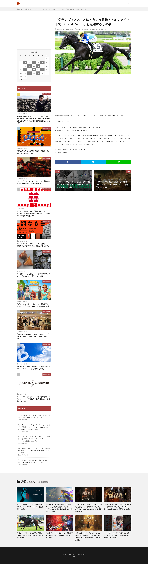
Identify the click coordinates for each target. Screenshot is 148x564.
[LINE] (118, 162)
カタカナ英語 (90, 29)
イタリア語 (84, 29)
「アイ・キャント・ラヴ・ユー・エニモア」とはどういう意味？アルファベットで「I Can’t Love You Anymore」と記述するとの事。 (34, 439)
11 (29, 66)
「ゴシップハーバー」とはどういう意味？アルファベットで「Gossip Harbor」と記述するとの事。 (34, 305)
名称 (99, 29)
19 (34, 69)
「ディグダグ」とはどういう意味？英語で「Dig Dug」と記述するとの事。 (33, 152)
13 (38, 66)
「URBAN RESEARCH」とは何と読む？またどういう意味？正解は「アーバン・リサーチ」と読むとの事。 (34, 336)
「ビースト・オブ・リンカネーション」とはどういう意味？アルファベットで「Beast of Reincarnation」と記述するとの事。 (88, 536)
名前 (96, 29)
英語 (105, 29)
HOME (20, 9)
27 (38, 73)
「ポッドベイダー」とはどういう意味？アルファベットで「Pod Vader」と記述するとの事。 (34, 461)
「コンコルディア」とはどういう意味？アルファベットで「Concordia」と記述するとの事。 (34, 416)
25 (29, 73)
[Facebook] (68, 162)
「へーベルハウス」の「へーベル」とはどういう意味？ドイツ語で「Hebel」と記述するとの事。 (33, 245)
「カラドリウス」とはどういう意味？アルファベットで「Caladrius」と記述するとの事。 (59, 535)
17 (25, 69)
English (78, 29)
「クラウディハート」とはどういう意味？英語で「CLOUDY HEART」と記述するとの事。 (33, 368)
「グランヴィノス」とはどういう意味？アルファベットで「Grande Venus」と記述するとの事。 (60, 9)
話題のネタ (28, 9)
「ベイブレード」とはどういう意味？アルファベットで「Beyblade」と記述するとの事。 (33, 275)
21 (42, 69)
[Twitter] (93, 162)
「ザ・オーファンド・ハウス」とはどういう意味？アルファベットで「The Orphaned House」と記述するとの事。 (34, 450)
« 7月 (20, 79)
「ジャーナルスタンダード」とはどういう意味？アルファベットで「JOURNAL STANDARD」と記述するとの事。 (33, 399)
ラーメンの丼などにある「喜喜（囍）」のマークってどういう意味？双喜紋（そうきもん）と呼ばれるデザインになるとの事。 (33, 213)
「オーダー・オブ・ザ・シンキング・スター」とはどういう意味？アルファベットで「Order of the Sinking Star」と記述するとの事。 (34, 427)
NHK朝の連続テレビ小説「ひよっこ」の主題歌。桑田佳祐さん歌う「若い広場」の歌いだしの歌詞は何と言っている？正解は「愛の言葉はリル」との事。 (33, 119)
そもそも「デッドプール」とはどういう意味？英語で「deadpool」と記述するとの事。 (33, 182)
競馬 (102, 29)
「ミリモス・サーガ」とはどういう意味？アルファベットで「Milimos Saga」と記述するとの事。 (117, 535)
